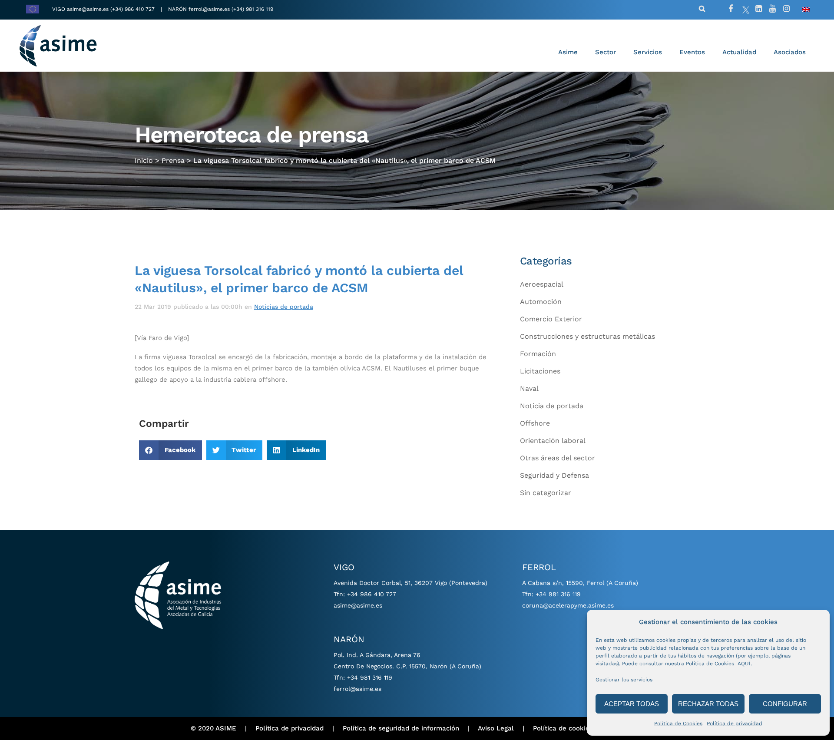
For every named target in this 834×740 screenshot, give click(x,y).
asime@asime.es (88, 9)
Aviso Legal (496, 728)
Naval (529, 388)
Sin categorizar (545, 493)
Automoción (541, 301)
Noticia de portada (551, 406)
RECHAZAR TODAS (708, 703)
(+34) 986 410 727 (133, 9)
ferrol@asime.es (209, 9)
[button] (170, 450)
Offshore (535, 423)
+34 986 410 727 (371, 594)
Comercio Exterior (551, 319)
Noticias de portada (283, 306)
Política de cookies (563, 728)
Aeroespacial (541, 284)
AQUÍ (744, 664)
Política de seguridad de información (401, 728)
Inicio (144, 160)
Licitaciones (540, 371)
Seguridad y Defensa (554, 475)
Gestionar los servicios (624, 680)
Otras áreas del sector (557, 458)
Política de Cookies (678, 723)
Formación (538, 354)
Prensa (173, 160)
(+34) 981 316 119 (252, 9)
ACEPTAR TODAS (631, 703)
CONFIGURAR (785, 703)
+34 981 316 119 (369, 677)
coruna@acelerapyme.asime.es (568, 605)
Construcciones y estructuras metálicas (587, 336)
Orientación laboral (553, 440)
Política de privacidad (734, 723)
